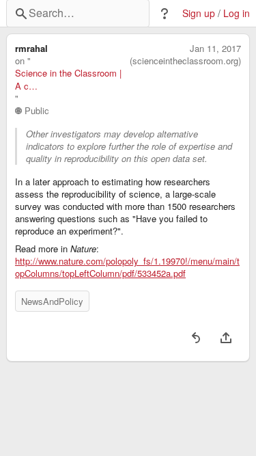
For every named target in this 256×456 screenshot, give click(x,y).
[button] (165, 14)
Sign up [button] (198, 13)
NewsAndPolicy (52, 301)
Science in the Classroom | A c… (68, 79)
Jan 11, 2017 (215, 48)
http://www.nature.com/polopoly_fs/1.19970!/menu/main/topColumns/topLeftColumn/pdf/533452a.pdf (127, 267)
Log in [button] (236, 13)
